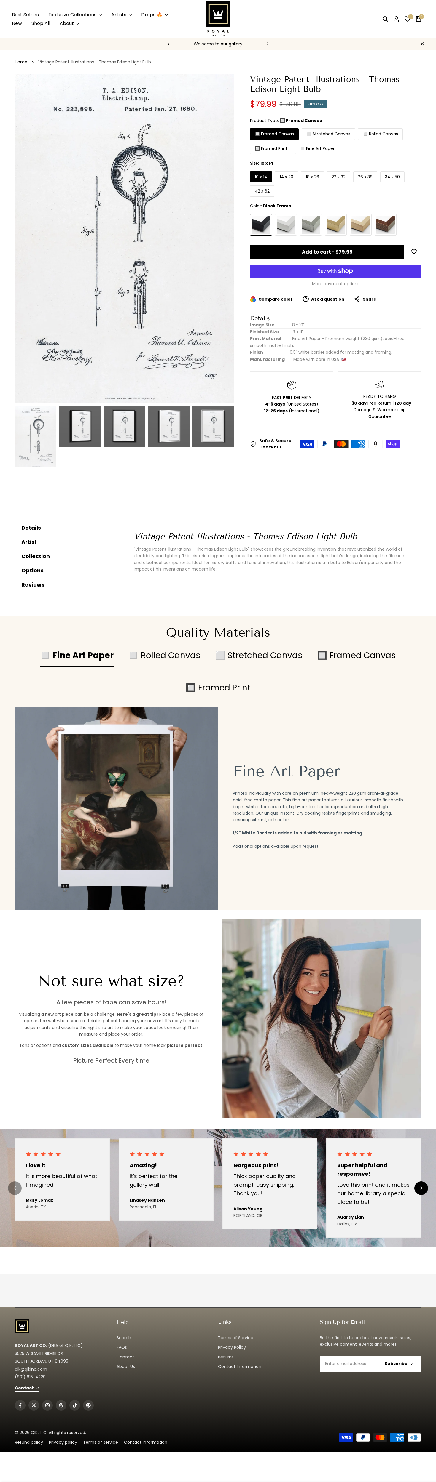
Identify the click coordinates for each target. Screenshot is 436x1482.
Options (32, 570)
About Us (126, 1366)
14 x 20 (286, 177)
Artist (29, 542)
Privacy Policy (232, 1347)
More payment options (335, 284)
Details (31, 527)
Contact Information (239, 1366)
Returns (226, 1357)
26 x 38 (365, 177)
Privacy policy (63, 1442)
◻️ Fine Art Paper (317, 148)
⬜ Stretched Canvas (328, 134)
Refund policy (29, 1442)
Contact (125, 1357)
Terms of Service (235, 1338)
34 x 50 (392, 177)
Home (21, 62)
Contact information (145, 1442)
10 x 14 (261, 177)
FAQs (122, 1347)
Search (124, 1338)
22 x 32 (339, 177)
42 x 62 (262, 191)
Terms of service (100, 1442)
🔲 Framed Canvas (274, 134)
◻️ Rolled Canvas (380, 134)
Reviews (32, 584)
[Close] (421, 44)
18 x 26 (312, 177)
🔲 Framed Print (271, 148)
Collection (35, 556)
